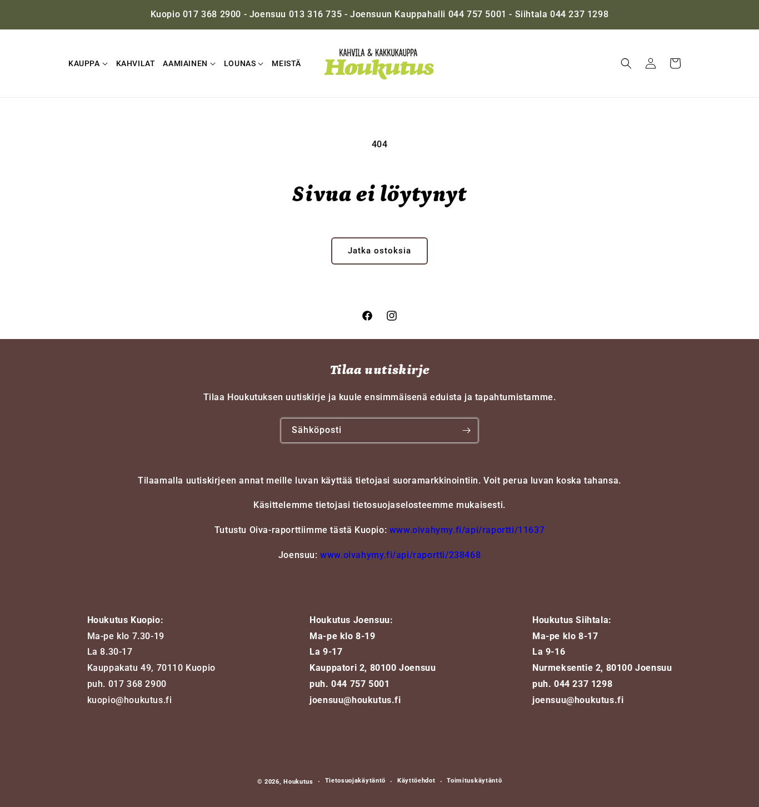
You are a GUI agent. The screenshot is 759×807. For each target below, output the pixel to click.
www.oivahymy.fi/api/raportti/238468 (400, 555)
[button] (88, 63)
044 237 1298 (583, 684)
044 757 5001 (360, 684)
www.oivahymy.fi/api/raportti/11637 (467, 530)
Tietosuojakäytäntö (355, 780)
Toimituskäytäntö (474, 780)
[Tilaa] (466, 430)
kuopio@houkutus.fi (129, 700)
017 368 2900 (137, 684)
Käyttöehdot (416, 780)
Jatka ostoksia (379, 251)
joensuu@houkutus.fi (355, 700)
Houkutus (298, 781)
